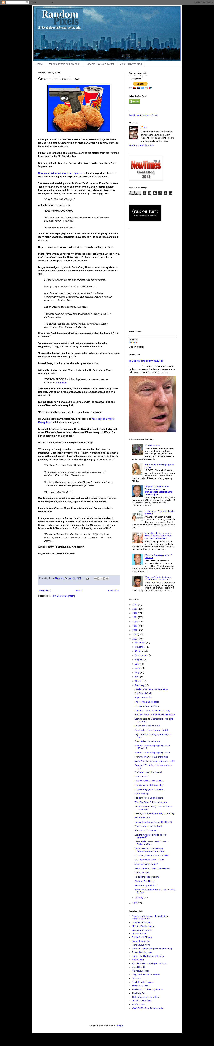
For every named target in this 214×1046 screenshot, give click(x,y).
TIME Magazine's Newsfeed (145, 997)
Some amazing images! (146, 864)
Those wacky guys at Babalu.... (149, 789)
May (137, 672)
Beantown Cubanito (141, 922)
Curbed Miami (139, 933)
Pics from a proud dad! (145, 885)
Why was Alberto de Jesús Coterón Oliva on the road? (158, 578)
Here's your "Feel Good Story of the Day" (154, 813)
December (140, 642)
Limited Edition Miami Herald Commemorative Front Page (149, 849)
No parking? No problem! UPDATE (151, 855)
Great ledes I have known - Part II (151, 730)
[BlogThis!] (98, 578)
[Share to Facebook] (104, 578)
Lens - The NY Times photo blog (148, 956)
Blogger (120, 1025)
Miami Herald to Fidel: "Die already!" (152, 868)
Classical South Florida (143, 926)
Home (39, 64)
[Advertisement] (152, 278)
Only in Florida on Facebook (146, 974)
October (139, 651)
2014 (135, 617)
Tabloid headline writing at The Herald (153, 822)
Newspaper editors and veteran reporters (60, 173)
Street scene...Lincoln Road (148, 826)
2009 (135, 638)
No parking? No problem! (146, 877)
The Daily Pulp (139, 993)
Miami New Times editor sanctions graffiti (154, 761)
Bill (145, 127)
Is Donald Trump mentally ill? (146, 360)
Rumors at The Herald (145, 830)
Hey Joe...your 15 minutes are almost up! (154, 714)
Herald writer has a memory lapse (151, 689)
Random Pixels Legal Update (148, 798)
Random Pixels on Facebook (64, 64)
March (138, 681)
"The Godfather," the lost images (150, 802)
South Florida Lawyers (143, 982)
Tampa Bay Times (140, 985)
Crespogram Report (141, 930)
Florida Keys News (141, 945)
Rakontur (136, 978)
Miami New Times (140, 971)
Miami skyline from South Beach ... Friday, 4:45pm (151, 843)
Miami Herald (138, 967)
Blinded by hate (152, 445)
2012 (135, 626)
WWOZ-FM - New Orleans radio (148, 1008)
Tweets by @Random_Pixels (143, 115)
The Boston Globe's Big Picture (147, 989)
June (138, 668)
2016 (135, 609)
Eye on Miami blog (141, 941)
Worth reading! (141, 793)
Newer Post (44, 590)
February (140, 685)
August (139, 659)
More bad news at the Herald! (149, 859)
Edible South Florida (142, 937)
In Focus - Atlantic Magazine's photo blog (152, 948)
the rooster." (62, 382)
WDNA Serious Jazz (141, 1000)
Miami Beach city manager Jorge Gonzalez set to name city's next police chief (159, 536)
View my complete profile (141, 145)
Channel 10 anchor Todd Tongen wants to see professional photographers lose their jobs (158, 490)
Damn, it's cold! (142, 872)
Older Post (113, 590)
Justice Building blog (142, 952)
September (141, 655)
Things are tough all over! (147, 725)
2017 (135, 604)
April (137, 676)
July (137, 664)
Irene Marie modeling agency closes (152, 752)
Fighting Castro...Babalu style (149, 780)
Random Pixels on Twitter (100, 64)
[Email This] (95, 578)
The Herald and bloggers (146, 701)
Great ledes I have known (147, 741)
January (139, 897)
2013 (135, 621)
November (140, 646)
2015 (135, 613)
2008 (135, 903)
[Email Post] (88, 578)
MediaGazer (138, 959)
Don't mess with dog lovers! (148, 772)
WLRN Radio (138, 1004)
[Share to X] (101, 578)
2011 (135, 630)
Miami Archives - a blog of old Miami (149, 963)
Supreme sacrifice (143, 697)
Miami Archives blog (130, 64)
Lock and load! (141, 776)
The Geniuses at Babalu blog (148, 785)
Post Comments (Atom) (63, 596)
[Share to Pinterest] (107, 578)
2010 (135, 634)
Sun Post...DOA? (142, 693)
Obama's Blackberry (144, 881)
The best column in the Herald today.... (153, 710)
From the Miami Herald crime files (151, 756)
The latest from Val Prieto (146, 706)
